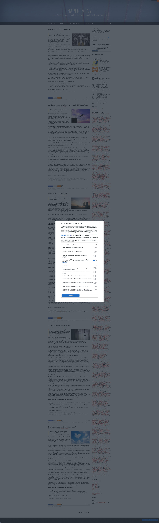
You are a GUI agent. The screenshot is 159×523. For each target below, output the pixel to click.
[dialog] (79, 261)
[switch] (95, 247)
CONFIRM (70, 295)
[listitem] (79, 244)
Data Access (79, 299)
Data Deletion (72, 299)
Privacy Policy (86, 299)
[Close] (101, 223)
